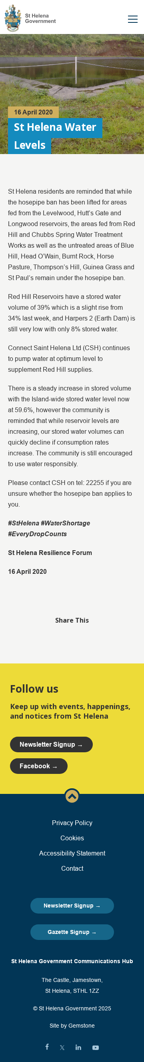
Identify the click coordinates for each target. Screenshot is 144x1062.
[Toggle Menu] (133, 19)
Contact (72, 868)
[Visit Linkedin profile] (78, 1047)
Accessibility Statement (72, 853)
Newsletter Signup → (72, 905)
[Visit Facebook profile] (47, 1047)
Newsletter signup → (51, 744)
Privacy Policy (72, 822)
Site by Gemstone (72, 1025)
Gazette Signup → (72, 932)
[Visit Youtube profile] (95, 1047)
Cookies (72, 838)
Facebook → (39, 766)
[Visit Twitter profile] (62, 1047)
